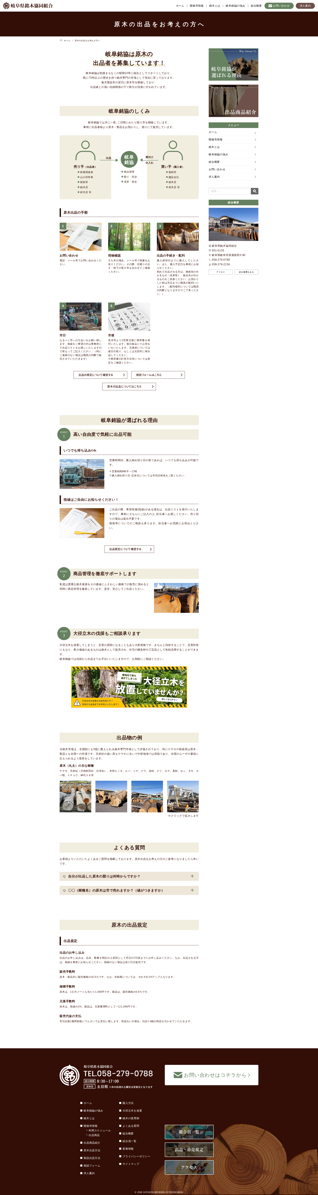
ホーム (180, 5)
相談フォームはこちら (149, 375)
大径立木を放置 (132, 1110)
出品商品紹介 (92, 1142)
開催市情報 (197, 5)
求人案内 (305, 5)
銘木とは (214, 5)
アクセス (220, 272)
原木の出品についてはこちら (124, 386)
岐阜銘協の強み (235, 5)
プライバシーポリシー (136, 1156)
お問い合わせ (281, 5)
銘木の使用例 (131, 1118)
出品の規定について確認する (96, 375)
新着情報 (128, 1148)
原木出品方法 (92, 1150)
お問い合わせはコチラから (215, 1075)
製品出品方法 (92, 1158)
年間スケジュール (100, 1130)
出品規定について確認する (125, 549)
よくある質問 (131, 1125)
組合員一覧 (129, 1141)
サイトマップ (131, 1164)
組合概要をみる (246, 272)
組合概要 (256, 5)
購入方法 (128, 1103)
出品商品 (94, 1135)
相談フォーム (92, 1165)
